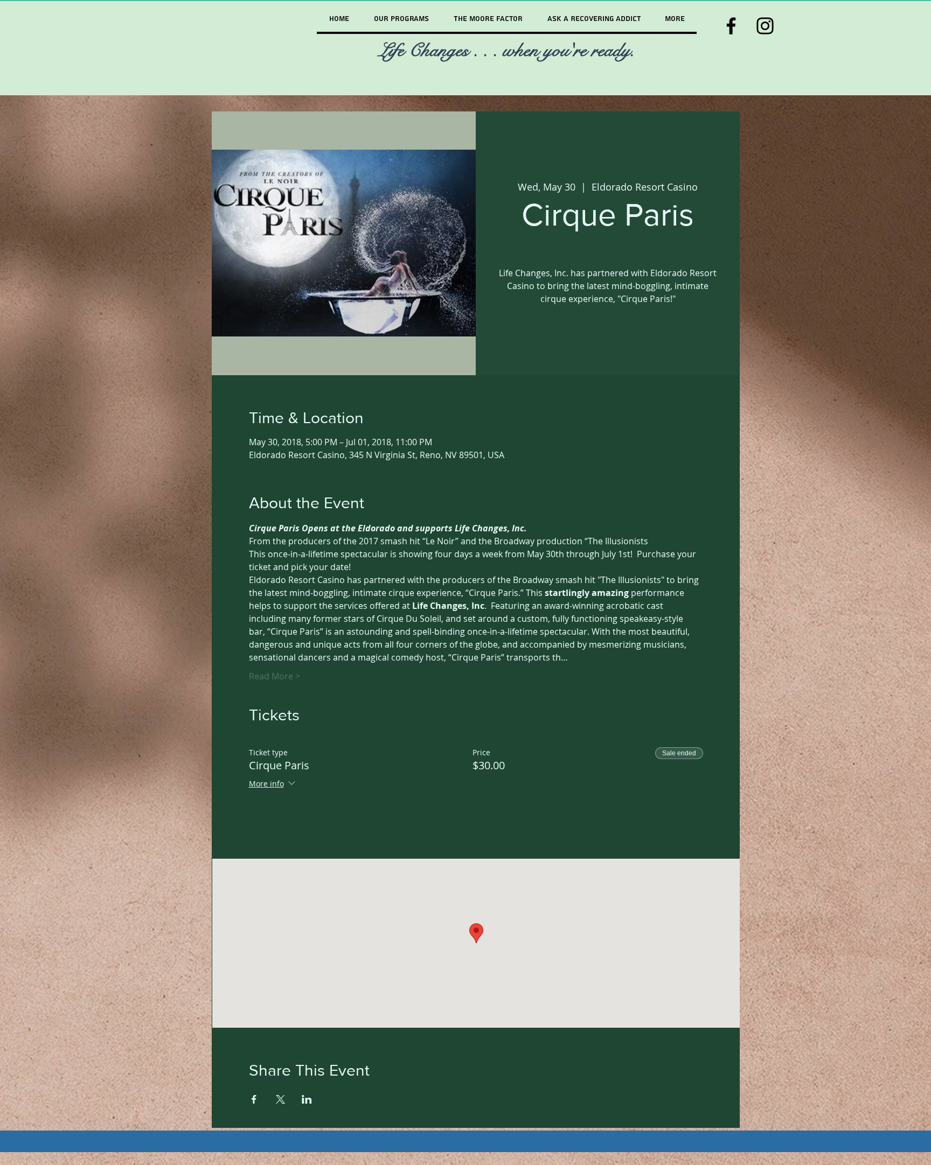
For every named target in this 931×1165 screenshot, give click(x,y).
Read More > (274, 676)
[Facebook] (731, 26)
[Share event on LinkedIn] (307, 1099)
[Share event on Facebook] (254, 1099)
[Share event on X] (280, 1099)
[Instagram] (765, 26)
